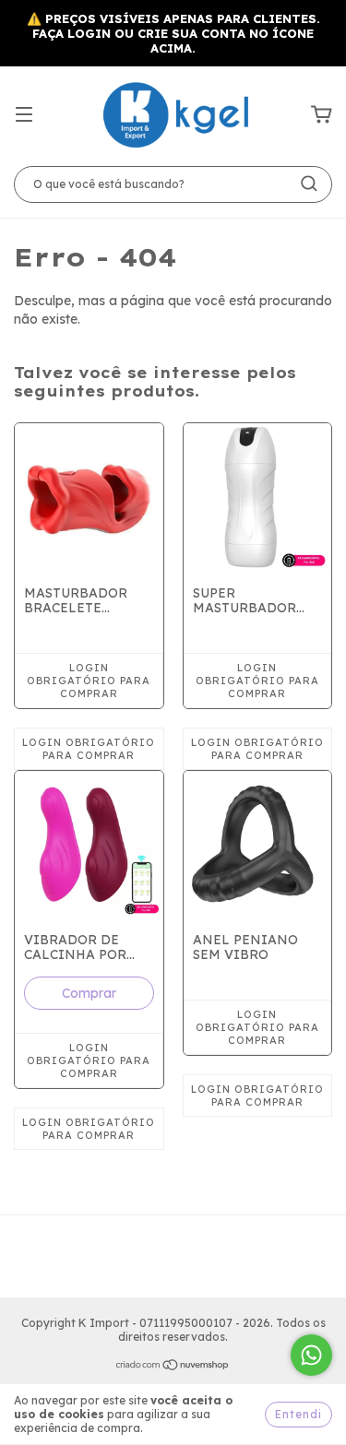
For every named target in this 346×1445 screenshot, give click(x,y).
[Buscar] (309, 183)
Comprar (89, 993)
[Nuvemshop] (173, 1367)
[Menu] (24, 115)
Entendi (298, 1414)
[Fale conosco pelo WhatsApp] (311, 1355)
